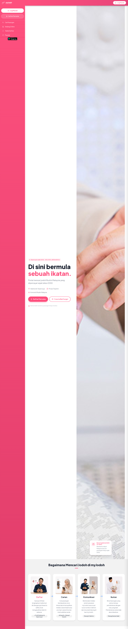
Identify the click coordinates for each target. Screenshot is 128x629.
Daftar (39, 597)
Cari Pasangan (9, 22)
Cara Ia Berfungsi (61, 299)
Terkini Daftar (9, 31)
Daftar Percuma (13, 16)
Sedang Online (9, 27)
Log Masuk (14, 10)
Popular (7, 35)
